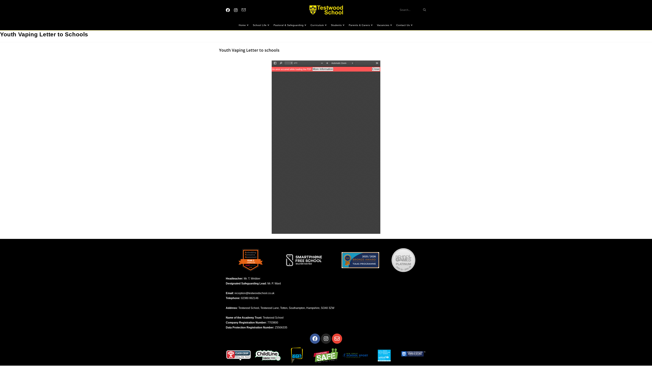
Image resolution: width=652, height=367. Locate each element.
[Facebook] (315, 339)
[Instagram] (326, 339)
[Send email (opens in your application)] (243, 10)
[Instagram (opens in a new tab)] (235, 10)
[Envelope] (337, 339)
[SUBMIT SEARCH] (424, 10)
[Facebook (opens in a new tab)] (228, 10)
